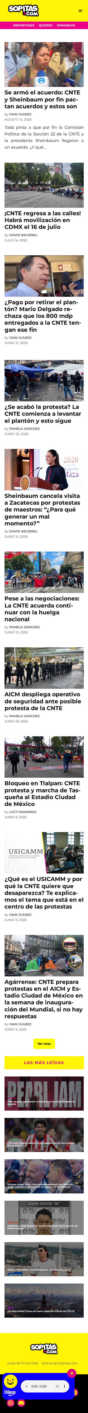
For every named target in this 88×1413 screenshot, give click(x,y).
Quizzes (45, 25)
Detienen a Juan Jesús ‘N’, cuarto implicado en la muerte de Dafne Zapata (42, 1227)
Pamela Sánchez (24, 429)
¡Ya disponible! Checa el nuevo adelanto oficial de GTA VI (40, 1311)
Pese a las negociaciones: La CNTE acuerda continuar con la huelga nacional (42, 609)
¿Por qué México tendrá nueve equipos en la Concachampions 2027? (41, 1144)
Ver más (44, 1044)
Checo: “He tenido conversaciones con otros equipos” (39, 1269)
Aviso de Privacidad (22, 1363)
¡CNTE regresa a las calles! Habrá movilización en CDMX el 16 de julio (43, 220)
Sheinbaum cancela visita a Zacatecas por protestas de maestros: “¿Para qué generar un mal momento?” (42, 509)
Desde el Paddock (18, 1267)
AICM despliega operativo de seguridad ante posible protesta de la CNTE (43, 701)
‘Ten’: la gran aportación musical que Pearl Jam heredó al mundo (40, 1103)
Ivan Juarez (20, 114)
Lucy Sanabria (23, 812)
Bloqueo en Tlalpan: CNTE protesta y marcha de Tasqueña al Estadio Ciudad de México (43, 793)
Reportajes (23, 25)
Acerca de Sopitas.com (60, 1363)
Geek (10, 1308)
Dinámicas (66, 25)
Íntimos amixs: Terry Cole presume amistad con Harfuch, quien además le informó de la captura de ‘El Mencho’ (40, 1185)
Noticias (12, 1181)
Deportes (13, 1140)
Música (11, 1098)
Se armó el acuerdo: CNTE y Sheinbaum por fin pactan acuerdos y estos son (42, 99)
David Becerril (23, 235)
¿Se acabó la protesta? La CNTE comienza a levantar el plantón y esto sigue (43, 413)
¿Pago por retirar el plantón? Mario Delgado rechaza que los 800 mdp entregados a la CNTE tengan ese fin (43, 316)
